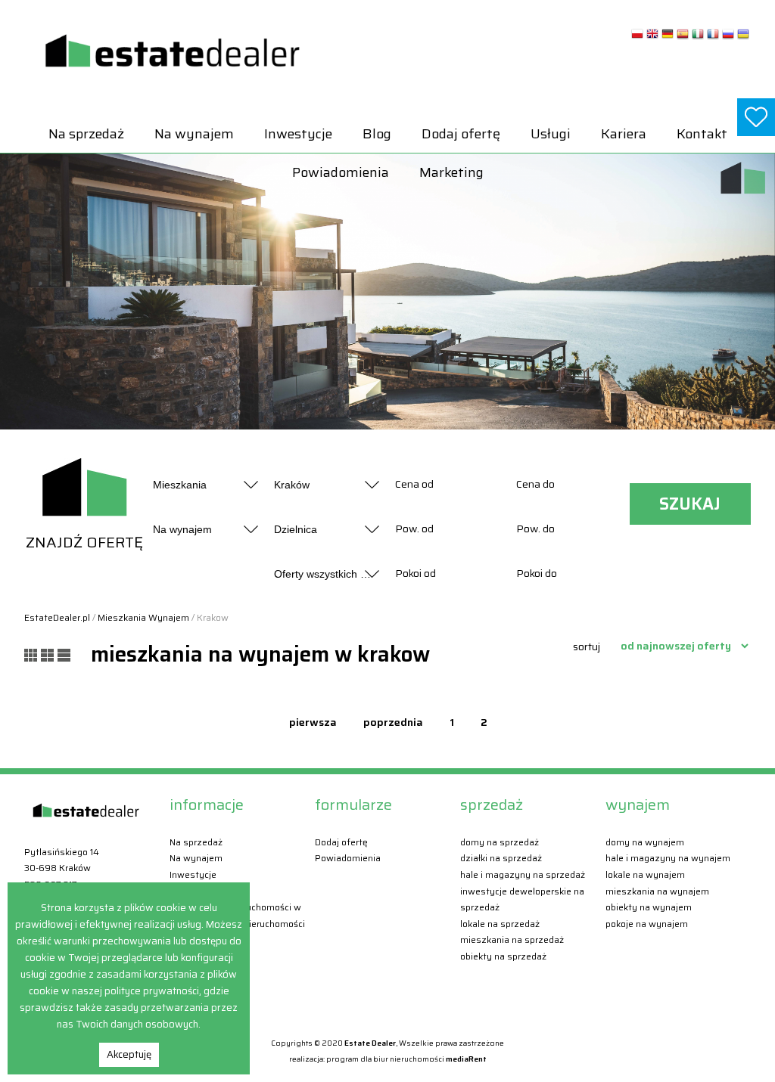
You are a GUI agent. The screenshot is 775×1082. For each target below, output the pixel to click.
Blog (377, 133)
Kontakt (702, 133)
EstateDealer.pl (57, 617)
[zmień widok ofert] (32, 654)
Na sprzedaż (86, 133)
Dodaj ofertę (461, 133)
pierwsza (313, 722)
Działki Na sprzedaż (501, 858)
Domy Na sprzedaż (499, 842)
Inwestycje (298, 133)
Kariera (623, 133)
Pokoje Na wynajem (646, 923)
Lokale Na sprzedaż (500, 923)
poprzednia (393, 722)
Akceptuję (129, 1054)
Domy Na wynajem (644, 842)
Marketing (451, 172)
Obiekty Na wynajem (648, 907)
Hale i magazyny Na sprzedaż (522, 874)
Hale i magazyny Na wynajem (667, 858)
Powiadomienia (340, 172)
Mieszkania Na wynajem (657, 891)
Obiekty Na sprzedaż (503, 956)
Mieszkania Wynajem (143, 617)
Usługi (551, 133)
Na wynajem (194, 133)
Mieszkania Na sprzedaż (512, 939)
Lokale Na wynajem (645, 874)
